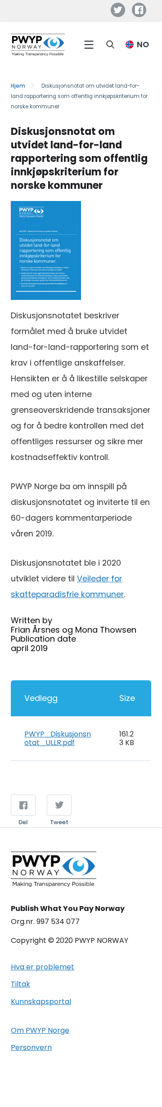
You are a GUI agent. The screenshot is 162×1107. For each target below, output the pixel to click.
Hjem (18, 85)
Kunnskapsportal (41, 1001)
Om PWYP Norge (40, 1030)
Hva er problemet (42, 967)
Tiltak (20, 984)
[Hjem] (38, 45)
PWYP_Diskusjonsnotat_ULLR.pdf (57, 738)
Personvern (31, 1047)
